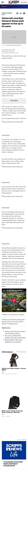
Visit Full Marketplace (21, 351)
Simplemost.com (13, 323)
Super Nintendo (9, 214)
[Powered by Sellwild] (24, 439)
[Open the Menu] (2, 2)
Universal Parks (5, 135)
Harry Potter (17, 141)
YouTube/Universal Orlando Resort (13, 45)
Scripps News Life (7, 13)
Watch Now (23, 2)
